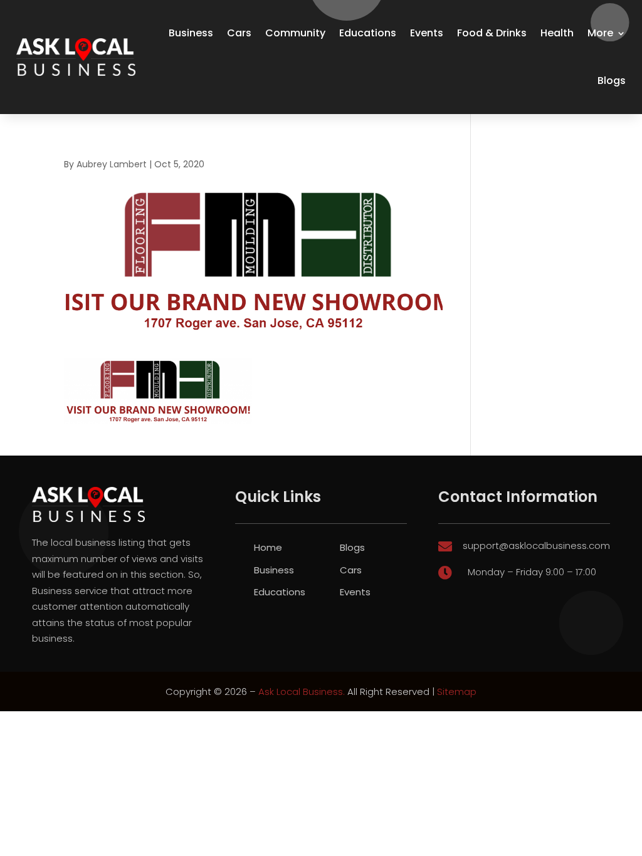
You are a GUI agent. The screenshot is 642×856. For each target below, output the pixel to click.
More (600, 33)
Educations (367, 33)
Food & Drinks (492, 33)
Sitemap (456, 691)
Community (295, 33)
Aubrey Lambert (111, 164)
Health (557, 33)
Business (191, 33)
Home (268, 547)
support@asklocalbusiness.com (536, 545)
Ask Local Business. (301, 691)
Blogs (611, 80)
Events (426, 33)
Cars (239, 33)
